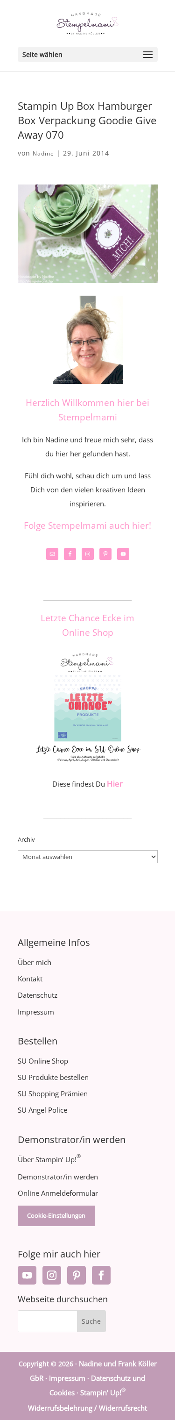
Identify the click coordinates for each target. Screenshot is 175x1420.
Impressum (36, 1011)
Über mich (34, 962)
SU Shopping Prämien (53, 1093)
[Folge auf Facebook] (101, 1275)
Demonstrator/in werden (58, 1176)
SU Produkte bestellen (53, 1077)
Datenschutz (37, 995)
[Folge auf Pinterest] (76, 1275)
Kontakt (30, 978)
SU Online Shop (43, 1060)
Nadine (43, 153)
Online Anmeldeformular (58, 1193)
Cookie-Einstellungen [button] (56, 1215)
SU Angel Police (42, 1110)
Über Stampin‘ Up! (49, 1159)
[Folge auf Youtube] (27, 1275)
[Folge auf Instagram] (51, 1275)
